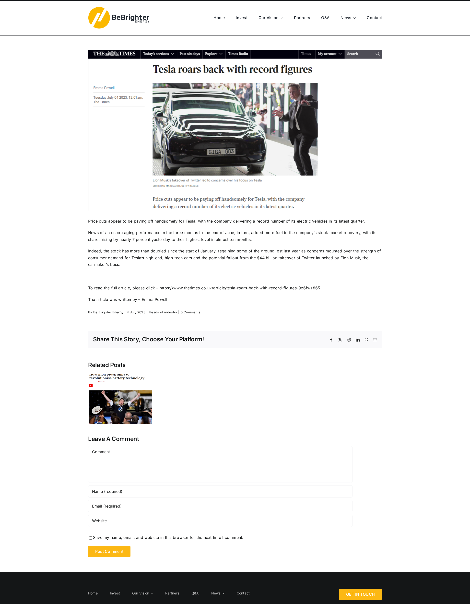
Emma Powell (154, 299)
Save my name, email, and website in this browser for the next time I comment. (168, 537)
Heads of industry (163, 312)
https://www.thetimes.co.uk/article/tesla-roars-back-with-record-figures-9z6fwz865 (240, 287)
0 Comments (190, 312)
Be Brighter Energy (108, 312)
